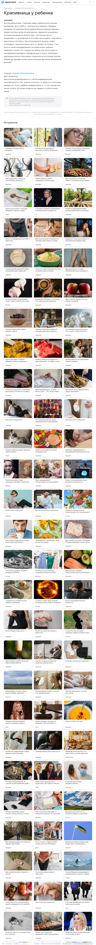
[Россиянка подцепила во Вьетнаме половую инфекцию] (48, 142)
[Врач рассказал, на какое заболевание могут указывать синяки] (78, 262)
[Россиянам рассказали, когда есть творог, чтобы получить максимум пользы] (78, 323)
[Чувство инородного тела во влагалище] (78, 685)
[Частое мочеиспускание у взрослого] (48, 866)
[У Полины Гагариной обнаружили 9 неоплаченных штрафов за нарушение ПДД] (48, 202)
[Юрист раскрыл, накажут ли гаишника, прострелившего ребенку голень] (48, 715)
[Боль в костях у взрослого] (48, 896)
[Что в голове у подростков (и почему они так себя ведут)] (48, 835)
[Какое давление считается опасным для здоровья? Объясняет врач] (18, 172)
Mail (3, 943)
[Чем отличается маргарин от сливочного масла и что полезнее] (48, 805)
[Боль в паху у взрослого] (18, 504)
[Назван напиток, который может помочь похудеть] (78, 353)
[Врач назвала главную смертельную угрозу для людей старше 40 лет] (78, 564)
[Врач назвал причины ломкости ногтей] (18, 866)
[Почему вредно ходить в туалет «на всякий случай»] (48, 685)
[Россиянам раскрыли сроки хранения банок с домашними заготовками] (48, 413)
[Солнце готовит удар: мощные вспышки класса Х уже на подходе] (48, 594)
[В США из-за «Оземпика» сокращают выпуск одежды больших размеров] (48, 564)
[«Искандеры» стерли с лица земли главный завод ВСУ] (18, 685)
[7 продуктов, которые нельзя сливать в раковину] (18, 594)
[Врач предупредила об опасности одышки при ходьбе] (18, 835)
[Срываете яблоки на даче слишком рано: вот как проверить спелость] (78, 504)
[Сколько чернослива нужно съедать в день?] (18, 323)
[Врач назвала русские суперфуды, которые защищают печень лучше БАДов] (78, 534)
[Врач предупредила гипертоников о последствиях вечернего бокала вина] (48, 474)
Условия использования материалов (51, 943)
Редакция (36, 943)
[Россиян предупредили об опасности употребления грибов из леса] (18, 775)
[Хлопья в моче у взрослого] (78, 413)
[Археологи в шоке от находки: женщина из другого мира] (18, 202)
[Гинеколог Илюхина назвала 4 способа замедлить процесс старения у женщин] (48, 323)
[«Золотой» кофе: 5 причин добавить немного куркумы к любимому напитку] (18, 353)
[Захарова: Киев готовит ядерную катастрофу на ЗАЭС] (78, 926)
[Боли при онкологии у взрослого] (78, 654)
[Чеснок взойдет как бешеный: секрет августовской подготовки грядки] (18, 293)
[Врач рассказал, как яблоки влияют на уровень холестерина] (78, 172)
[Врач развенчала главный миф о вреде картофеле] (78, 383)
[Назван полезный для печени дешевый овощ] (48, 443)
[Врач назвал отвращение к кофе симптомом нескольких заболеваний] (18, 534)
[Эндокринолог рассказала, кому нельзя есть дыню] (48, 534)
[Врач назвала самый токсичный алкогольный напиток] (18, 654)
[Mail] (3, 2)
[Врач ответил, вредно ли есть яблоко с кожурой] (78, 293)
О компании (9, 943)
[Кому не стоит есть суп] (78, 715)
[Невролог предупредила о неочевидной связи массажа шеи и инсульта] (78, 443)
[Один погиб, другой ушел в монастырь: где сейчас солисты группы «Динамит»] (48, 775)
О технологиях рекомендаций (81, 943)
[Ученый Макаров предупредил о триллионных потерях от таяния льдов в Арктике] (78, 866)
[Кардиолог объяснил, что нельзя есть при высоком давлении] (48, 293)
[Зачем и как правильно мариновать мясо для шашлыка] (48, 926)
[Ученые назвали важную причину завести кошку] (18, 443)
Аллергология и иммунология (24, 8)
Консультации (8, 8)
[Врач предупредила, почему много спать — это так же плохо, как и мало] (48, 383)
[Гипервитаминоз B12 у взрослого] (48, 745)
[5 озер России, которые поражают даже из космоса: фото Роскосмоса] (78, 624)
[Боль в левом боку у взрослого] (48, 504)
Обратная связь (66, 943)
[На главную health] (10, 2)
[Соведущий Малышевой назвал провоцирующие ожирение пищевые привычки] (18, 262)
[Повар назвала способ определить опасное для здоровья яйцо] (48, 172)
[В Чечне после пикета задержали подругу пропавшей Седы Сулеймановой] (78, 142)
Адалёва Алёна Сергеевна (23, 73)
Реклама (16, 943)
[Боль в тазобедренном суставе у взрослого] (18, 232)
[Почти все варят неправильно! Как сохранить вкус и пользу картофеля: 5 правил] (48, 262)
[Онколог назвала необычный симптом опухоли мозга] (48, 654)
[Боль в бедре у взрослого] (18, 624)
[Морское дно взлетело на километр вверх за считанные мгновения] (78, 805)
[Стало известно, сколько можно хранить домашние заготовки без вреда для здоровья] (18, 896)
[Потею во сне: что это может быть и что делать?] (18, 926)
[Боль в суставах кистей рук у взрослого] (48, 624)
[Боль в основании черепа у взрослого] (78, 594)
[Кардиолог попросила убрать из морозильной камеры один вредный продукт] (78, 232)
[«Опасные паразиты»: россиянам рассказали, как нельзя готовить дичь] (18, 383)
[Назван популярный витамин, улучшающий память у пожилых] (78, 202)
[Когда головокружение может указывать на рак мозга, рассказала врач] (78, 474)
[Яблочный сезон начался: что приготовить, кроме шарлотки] (78, 745)
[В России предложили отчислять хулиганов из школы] (78, 896)
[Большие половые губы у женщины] (18, 142)
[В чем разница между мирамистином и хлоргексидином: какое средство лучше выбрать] (78, 775)
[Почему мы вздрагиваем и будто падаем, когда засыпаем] (18, 745)
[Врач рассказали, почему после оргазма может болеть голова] (48, 232)
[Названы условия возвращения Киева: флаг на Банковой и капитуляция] (78, 835)
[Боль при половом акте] (18, 413)
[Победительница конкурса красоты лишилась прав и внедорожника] (18, 715)
